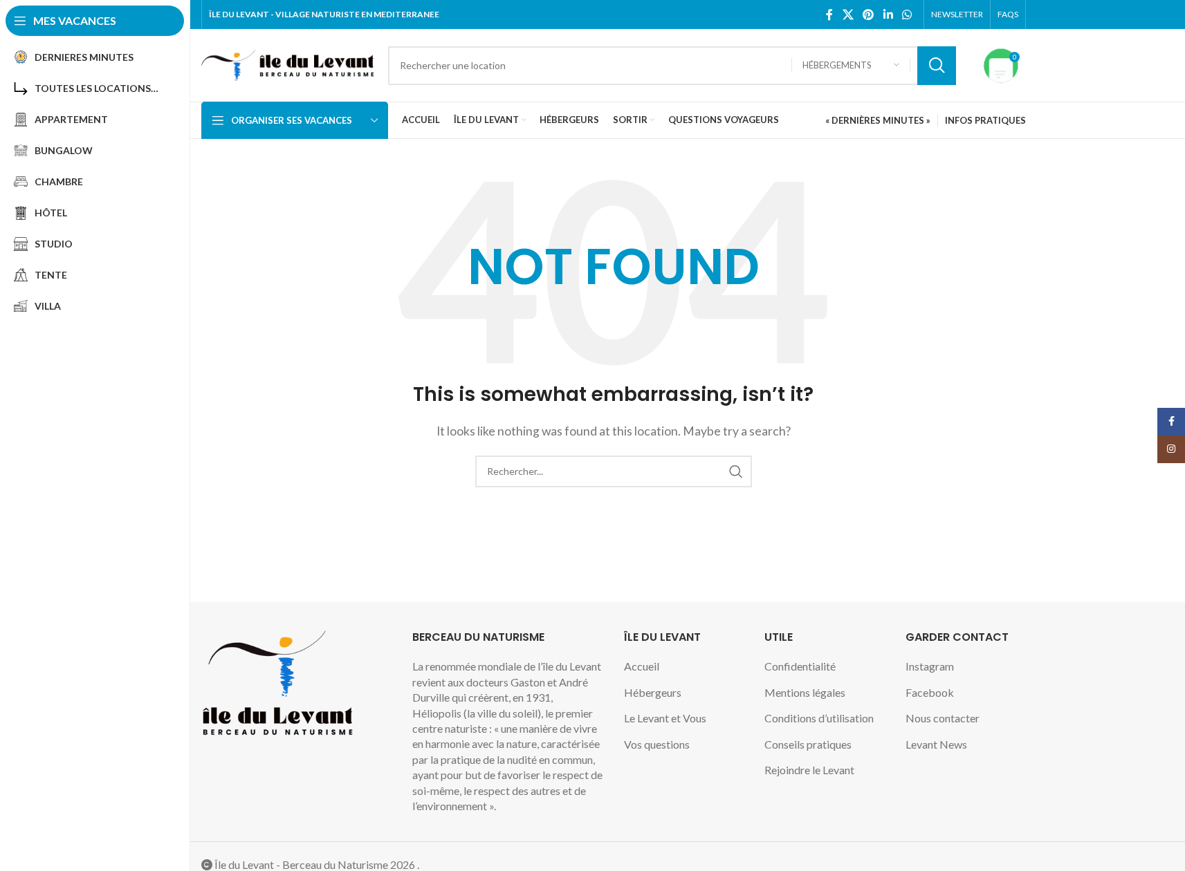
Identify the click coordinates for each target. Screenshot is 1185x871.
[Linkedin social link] (888, 14)
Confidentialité (800, 666)
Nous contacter (943, 717)
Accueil (641, 666)
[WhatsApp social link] (906, 14)
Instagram (930, 666)
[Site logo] (287, 64)
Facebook (930, 692)
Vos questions (657, 744)
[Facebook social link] (829, 14)
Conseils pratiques (808, 744)
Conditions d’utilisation (819, 717)
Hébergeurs (652, 692)
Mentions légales (804, 692)
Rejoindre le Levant (809, 769)
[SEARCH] (936, 65)
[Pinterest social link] (868, 14)
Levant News (936, 744)
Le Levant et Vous (665, 717)
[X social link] (848, 14)
